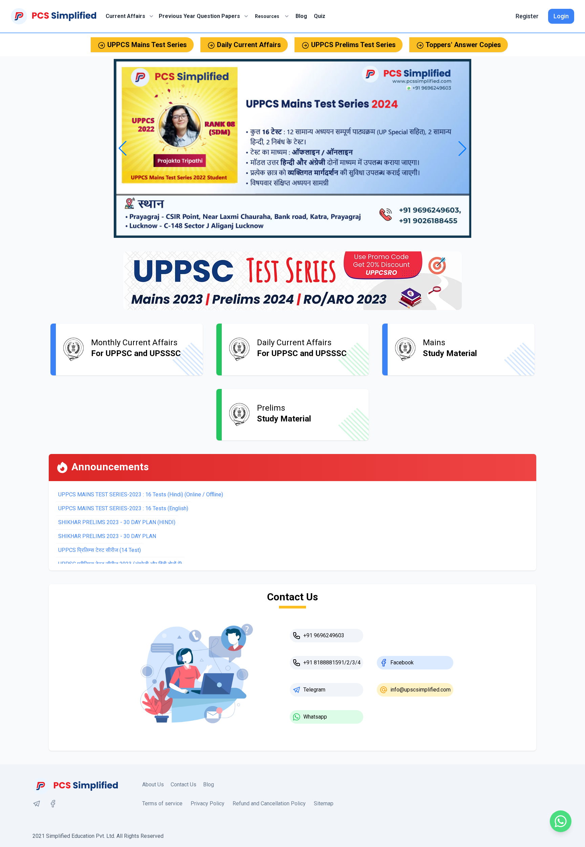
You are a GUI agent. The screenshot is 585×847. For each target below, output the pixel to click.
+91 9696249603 (323, 635)
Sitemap (323, 803)
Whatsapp (315, 717)
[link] (36, 804)
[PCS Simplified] (53, 16)
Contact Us (183, 784)
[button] (462, 148)
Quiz (319, 16)
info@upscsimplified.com (420, 689)
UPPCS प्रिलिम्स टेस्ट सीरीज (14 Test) (99, 550)
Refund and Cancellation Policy (269, 803)
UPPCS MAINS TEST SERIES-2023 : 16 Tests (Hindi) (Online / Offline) (140, 494)
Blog (301, 16)
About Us (153, 784)
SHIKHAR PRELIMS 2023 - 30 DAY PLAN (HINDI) (116, 522)
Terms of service (162, 803)
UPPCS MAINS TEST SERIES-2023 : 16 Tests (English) (123, 508)
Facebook (402, 662)
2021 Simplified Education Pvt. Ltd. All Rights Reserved (98, 836)
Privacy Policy (207, 803)
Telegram (314, 689)
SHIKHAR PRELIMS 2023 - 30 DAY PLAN (107, 536)
